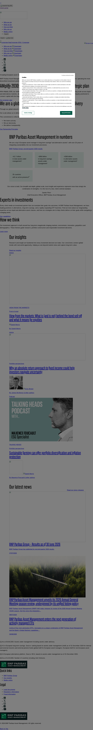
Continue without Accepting (68, 75)
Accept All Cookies (66, 112)
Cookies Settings (28, 112)
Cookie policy (25, 107)
